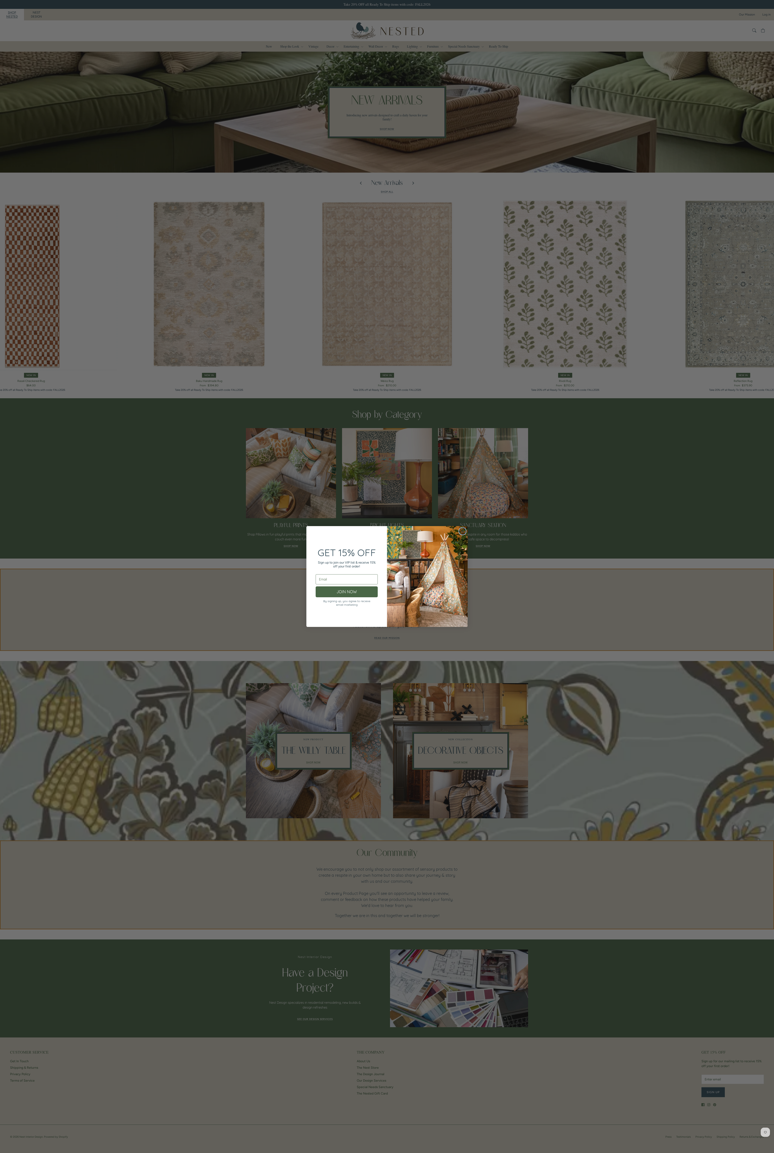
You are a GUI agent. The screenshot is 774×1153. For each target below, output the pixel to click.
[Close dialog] (462, 531)
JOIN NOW (347, 591)
